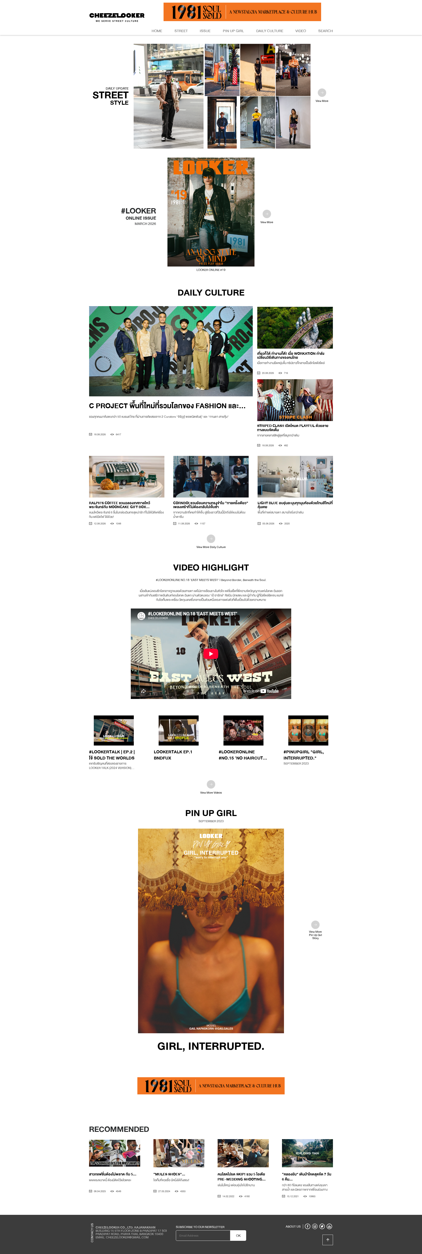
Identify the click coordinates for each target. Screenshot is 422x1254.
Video (300, 31)
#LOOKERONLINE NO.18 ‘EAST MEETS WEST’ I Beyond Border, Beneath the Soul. (211, 580)
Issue (205, 31)
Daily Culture (269, 31)
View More (322, 101)
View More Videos (211, 792)
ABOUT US (293, 1226)
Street (181, 31)
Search (325, 31)
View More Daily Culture (211, 547)
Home (157, 31)
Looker (315, 1218)
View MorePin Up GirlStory (315, 934)
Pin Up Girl (233, 31)
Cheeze (301, 1218)
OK (238, 1236)
